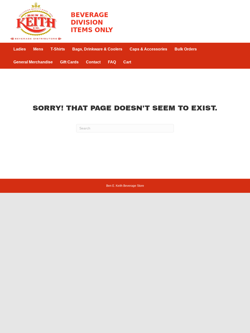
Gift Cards (69, 62)
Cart (127, 62)
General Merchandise (33, 62)
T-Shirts (58, 49)
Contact (93, 62)
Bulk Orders (186, 49)
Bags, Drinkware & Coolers (97, 49)
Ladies (19, 49)
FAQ (112, 62)
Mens (38, 49)
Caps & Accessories (148, 49)
